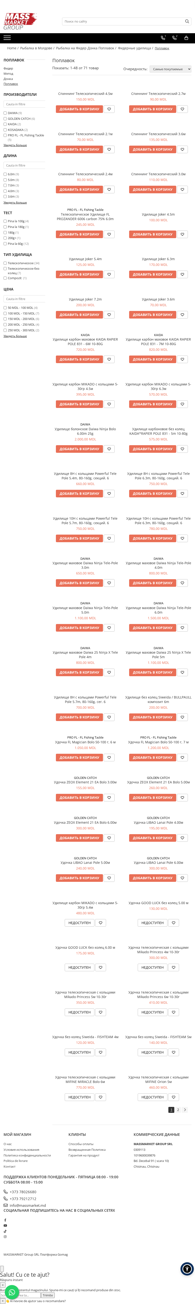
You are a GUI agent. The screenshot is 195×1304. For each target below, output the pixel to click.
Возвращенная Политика (87, 1149)
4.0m (11, 191)
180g (11, 232)
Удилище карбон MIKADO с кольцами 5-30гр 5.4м (85, 905)
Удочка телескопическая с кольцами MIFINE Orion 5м (158, 1079)
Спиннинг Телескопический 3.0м (158, 174)
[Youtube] (5, 1225)
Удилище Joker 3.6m (158, 299)
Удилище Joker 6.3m (158, 259)
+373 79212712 (22, 1198)
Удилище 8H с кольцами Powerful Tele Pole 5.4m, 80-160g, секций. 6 (85, 475)
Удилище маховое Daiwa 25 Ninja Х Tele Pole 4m (85, 654)
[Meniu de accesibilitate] (187, 1269)
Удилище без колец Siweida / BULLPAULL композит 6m (158, 699)
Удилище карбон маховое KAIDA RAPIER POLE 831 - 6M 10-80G (85, 341)
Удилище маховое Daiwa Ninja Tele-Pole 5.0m (85, 610)
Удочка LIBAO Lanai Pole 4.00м (158, 822)
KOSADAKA (16, 130)
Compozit (15, 278)
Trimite (48, 1295)
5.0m (11, 180)
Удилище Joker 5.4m (85, 259)
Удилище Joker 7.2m (85, 299)
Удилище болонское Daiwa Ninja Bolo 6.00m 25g (85, 431)
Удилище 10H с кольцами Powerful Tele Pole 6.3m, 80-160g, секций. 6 (158, 520)
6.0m (11, 174)
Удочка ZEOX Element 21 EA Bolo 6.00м (85, 822)
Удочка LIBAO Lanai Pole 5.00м (85, 862)
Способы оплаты (80, 1144)
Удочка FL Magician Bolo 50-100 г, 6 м (85, 742)
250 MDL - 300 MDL (21, 330)
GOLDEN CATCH (19, 118)
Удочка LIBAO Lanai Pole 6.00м (158, 862)
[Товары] (8, 39)
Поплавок (11, 84)
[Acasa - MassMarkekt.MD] (27, 21)
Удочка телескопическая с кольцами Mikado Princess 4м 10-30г (158, 949)
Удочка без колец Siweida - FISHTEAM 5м (158, 1037)
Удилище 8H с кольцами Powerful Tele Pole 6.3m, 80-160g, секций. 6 (158, 475)
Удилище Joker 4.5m (158, 214)
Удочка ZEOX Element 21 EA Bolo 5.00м (158, 782)
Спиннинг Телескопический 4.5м (85, 93)
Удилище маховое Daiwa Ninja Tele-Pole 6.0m (158, 610)
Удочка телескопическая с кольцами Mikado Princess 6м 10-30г (158, 994)
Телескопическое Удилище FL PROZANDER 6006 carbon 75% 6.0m (85, 216)
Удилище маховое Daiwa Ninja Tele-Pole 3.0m (85, 565)
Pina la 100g (16, 221)
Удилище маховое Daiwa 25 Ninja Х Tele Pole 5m (158, 654)
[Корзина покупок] (186, 38)
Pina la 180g (16, 227)
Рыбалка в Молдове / (37, 48)
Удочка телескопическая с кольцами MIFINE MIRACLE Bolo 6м (85, 1079)
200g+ (12, 238)
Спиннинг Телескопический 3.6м (158, 134)
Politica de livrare (16, 1161)
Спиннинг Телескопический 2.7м (158, 93)
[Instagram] (5, 1237)
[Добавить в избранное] (109, 109)
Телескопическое (21, 263)
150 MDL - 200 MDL (21, 319)
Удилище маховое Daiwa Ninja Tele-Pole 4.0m (158, 565)
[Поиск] (187, 21)
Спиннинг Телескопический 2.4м (85, 174)
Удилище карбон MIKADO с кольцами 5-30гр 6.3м (158, 386)
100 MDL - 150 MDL (21, 313)
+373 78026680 (22, 1191)
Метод (8, 73)
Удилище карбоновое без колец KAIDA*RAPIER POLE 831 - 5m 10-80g (158, 431)
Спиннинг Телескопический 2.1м (85, 134)
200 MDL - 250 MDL (21, 324)
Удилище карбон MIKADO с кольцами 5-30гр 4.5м (85, 386)
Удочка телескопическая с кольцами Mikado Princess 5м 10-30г (85, 994)
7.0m (11, 185)
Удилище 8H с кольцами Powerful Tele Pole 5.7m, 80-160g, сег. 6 (85, 699)
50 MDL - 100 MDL (20, 307)
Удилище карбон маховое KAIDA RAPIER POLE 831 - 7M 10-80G (158, 341)
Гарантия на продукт (83, 1155)
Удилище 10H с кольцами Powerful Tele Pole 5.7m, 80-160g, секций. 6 (85, 520)
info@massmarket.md (27, 1205)
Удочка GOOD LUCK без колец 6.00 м (85, 947)
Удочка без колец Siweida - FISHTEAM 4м (85, 1037)
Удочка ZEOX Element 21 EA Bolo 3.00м (85, 782)
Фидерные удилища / (136, 48)
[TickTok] (5, 1231)
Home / (13, 48)
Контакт (9, 1166)
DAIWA (13, 113)
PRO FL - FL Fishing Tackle (26, 135)
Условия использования (21, 1149)
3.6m (11, 196)
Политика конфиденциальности (27, 1155)
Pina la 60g (15, 243)
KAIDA (12, 124)
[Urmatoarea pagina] (185, 1110)
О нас (8, 1144)
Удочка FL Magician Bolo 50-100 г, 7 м (158, 742)
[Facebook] (5, 1220)
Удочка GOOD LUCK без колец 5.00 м (158, 903)
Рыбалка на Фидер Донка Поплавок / (86, 48)
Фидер (8, 68)
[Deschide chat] (2, 1269)
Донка (8, 79)
